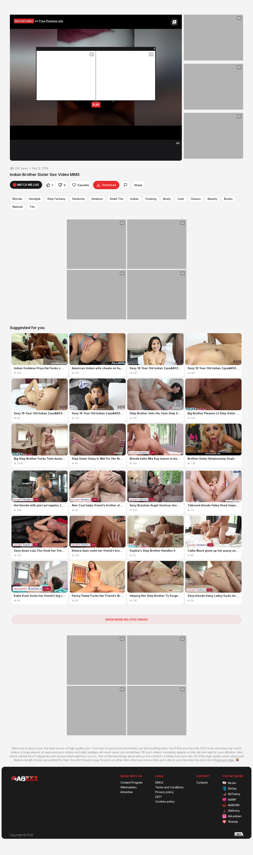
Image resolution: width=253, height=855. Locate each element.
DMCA (159, 782)
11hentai (233, 821)
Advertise (126, 792)
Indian (134, 198)
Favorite (83, 185)
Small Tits (116, 198)
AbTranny (234, 794)
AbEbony (234, 810)
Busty (167, 198)
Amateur (97, 198)
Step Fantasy (56, 198)
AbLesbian (235, 816)
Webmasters (128, 787)
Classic (196, 198)
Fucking (150, 198)
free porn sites (225, 760)
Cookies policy (165, 801)
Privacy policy (164, 792)
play (96, 104)
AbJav (232, 783)
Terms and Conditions (169, 787)
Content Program (131, 782)
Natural (17, 206)
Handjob (35, 198)
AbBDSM (233, 805)
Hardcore (78, 198)
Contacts (202, 782)
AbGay (232, 788)
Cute (180, 198)
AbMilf (232, 799)
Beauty (212, 198)
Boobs (228, 198)
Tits (32, 206)
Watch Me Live (28, 184)
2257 (158, 796)
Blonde (17, 198)
